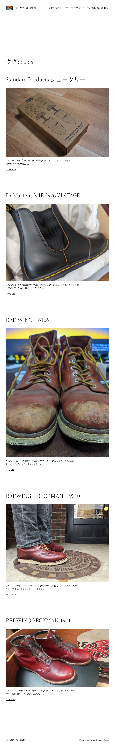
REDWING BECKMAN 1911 (38, 620)
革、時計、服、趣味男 (26, 8)
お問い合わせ (55, 8)
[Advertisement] (57, 40)
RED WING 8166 (27, 319)
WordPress (104, 740)
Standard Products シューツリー (46, 79)
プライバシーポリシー (74, 8)
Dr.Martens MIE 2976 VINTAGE (43, 195)
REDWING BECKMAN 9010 (43, 495)
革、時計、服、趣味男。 (98, 8)
